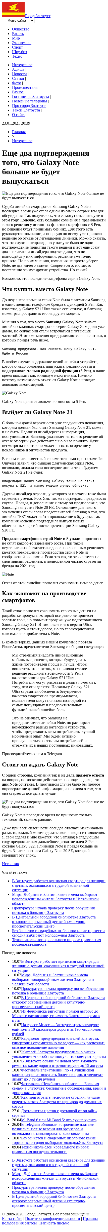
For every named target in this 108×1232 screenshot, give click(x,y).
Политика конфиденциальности (52, 1218)
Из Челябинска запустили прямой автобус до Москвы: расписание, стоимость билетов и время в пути (56, 1015)
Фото (16, 83)
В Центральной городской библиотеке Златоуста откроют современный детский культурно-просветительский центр (54, 921)
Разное (18, 92)
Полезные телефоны (29, 101)
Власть (18, 33)
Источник (10, 864)
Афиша (18, 69)
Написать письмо (54, 1223)
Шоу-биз (19, 52)
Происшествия (24, 87)
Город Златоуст (37, 16)
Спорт (17, 47)
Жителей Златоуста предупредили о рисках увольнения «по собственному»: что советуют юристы (59, 1054)
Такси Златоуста (26, 110)
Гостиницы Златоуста (30, 96)
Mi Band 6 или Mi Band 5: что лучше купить (58, 1120)
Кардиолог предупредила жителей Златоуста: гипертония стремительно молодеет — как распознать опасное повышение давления (58, 1043)
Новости (19, 74)
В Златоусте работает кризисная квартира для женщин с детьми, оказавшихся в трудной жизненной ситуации (58, 885)
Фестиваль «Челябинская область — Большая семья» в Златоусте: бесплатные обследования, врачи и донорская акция (59, 1088)
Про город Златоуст (29, 105)
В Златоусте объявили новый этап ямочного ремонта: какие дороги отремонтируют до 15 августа (57, 1063)
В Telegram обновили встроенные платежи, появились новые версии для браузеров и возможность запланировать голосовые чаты (53, 1129)
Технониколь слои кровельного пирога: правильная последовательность (50, 1149)
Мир (16, 38)
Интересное (22, 65)
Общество (20, 29)
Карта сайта (12, 1218)
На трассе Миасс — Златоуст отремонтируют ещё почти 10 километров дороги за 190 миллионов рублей (56, 1029)
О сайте (18, 114)
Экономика (21, 43)
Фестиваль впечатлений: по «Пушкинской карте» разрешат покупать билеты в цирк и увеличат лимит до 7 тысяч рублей (57, 1074)
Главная (19, 132)
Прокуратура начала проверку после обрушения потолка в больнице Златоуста (53, 910)
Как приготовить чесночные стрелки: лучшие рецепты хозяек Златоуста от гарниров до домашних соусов (57, 1101)
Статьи (18, 78)
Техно (17, 56)
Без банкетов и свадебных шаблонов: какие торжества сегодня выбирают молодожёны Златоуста (58, 933)
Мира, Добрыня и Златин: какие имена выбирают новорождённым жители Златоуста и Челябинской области (55, 899)
